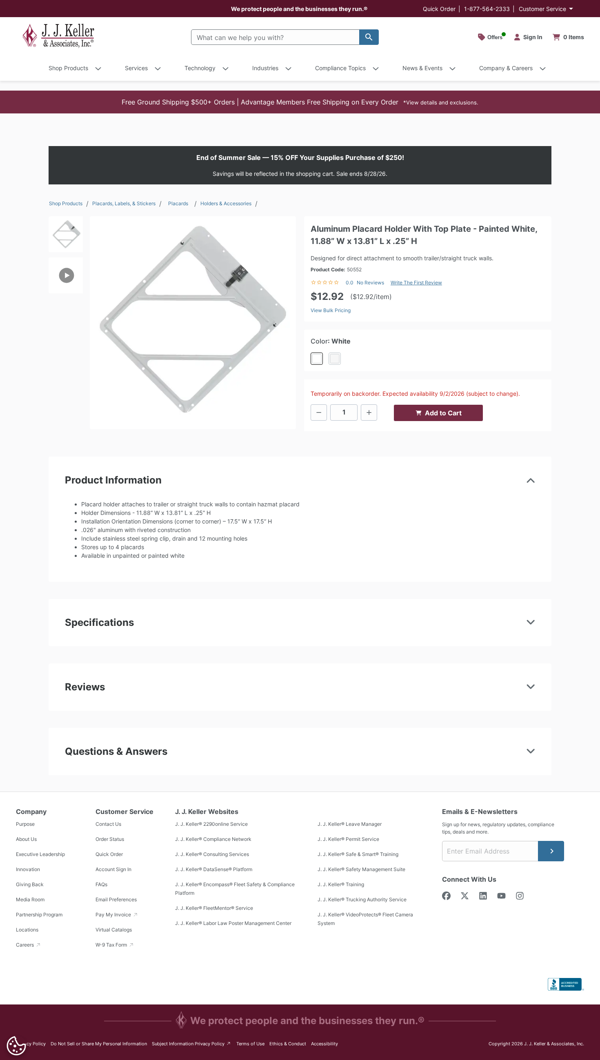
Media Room (30, 899)
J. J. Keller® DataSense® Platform (213, 869)
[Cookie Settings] (16, 1046)
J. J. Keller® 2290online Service (211, 824)
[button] (300, 102)
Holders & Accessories (225, 203)
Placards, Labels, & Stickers (124, 203)
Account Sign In (113, 869)
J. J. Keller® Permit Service (348, 839)
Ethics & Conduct (287, 1044)
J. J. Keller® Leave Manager (350, 824)
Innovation (28, 869)
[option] (66, 236)
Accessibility (324, 1044)
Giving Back (30, 884)
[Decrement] (319, 412)
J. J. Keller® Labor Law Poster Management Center (233, 923)
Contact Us (108, 824)
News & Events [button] (422, 67)
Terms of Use (250, 1044)
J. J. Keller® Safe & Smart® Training (358, 854)
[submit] (551, 851)
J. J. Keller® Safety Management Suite (361, 869)
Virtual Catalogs (114, 930)
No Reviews (370, 282)
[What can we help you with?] (369, 37)
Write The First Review (416, 282)
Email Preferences (116, 899)
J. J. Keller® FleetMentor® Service (214, 908)
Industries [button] (265, 67)
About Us (26, 839)
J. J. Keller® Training (341, 884)
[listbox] (66, 319)
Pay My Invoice (114, 914)
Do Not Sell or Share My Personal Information (99, 1044)
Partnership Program (39, 914)
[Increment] (369, 412)
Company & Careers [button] (506, 67)
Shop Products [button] (68, 67)
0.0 (349, 282)
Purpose (25, 824)
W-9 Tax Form (112, 945)
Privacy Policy (31, 1044)
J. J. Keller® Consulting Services (212, 854)
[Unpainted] (334, 358)
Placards (178, 203)
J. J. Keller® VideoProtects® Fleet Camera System (365, 918)
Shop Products (65, 203)
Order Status (110, 839)
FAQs (101, 884)
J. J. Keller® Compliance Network (213, 839)
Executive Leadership (40, 854)
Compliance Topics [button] (340, 67)
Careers (25, 945)
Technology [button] (200, 67)
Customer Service (542, 8)
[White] (316, 358)
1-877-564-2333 (487, 8)
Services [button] (136, 67)
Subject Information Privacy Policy (191, 1043)
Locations (27, 930)
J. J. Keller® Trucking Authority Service (362, 899)
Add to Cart (443, 413)
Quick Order (439, 8)
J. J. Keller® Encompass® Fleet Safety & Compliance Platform (235, 888)
